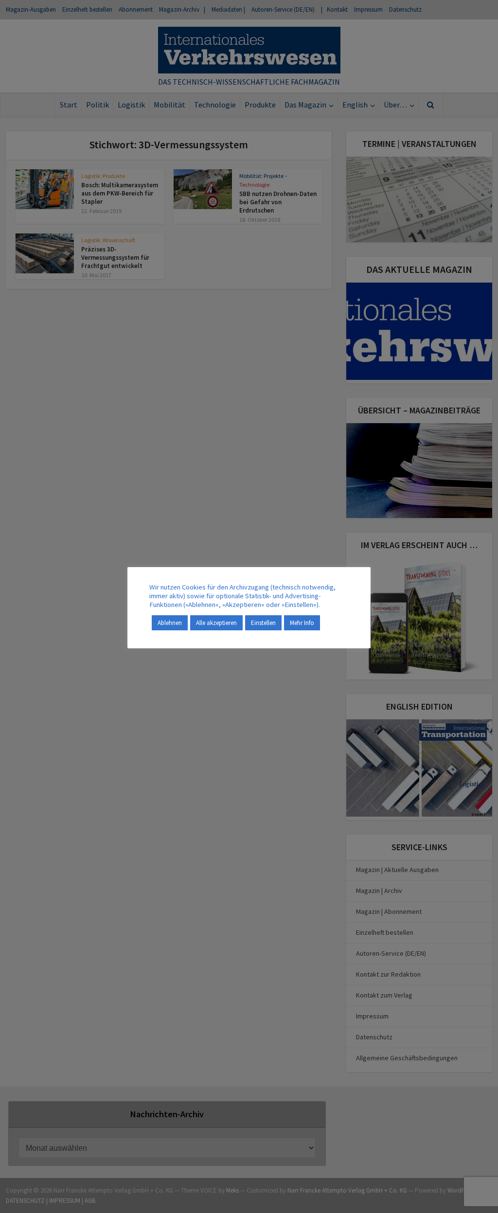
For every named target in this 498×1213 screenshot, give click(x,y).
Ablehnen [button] (170, 623)
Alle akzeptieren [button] (216, 623)
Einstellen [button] (263, 623)
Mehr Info (302, 623)
